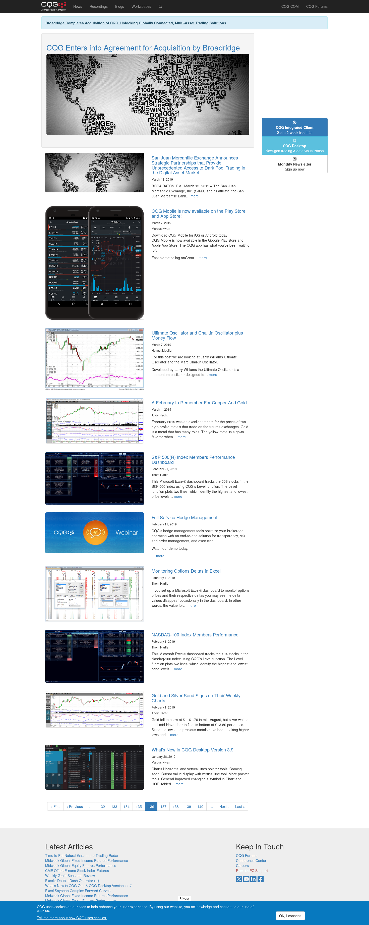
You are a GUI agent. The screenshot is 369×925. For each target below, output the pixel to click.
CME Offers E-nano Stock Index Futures (77, 870)
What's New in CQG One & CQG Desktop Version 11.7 (88, 885)
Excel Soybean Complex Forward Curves (77, 890)
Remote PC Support (252, 870)
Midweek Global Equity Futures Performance (80, 865)
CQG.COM (290, 6)
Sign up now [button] (294, 166)
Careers (242, 865)
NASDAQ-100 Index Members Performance (195, 634)
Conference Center (251, 860)
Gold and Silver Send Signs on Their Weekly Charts (196, 697)
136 (152, 807)
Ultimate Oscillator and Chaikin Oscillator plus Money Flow (197, 335)
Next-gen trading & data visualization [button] (295, 148)
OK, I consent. (290, 915)
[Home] (55, 6)
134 (128, 806)
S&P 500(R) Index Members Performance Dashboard (193, 459)
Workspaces (141, 6)
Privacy (184, 898)
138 (177, 806)
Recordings (99, 6)
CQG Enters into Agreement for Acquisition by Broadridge (143, 47)
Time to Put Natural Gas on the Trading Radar (81, 855)
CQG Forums (317, 6)
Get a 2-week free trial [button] (295, 130)
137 (164, 806)
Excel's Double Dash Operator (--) (72, 880)
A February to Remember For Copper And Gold (199, 402)
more (195, 195)
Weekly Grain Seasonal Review (70, 875)
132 (103, 806)
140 (201, 806)
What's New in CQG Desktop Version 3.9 (192, 749)
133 (115, 806)
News (77, 6)
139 (189, 806)
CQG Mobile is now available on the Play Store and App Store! (198, 213)
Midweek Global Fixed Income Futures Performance (86, 860)
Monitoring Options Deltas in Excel (186, 570)
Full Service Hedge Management (184, 517)
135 (140, 806)
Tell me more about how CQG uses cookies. (72, 917)
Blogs (119, 6)
